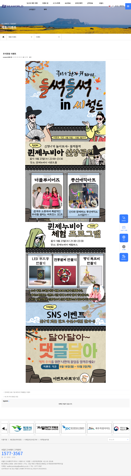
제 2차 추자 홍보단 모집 (11, 397)
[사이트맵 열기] (128, 6)
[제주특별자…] (89, 428)
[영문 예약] (109, 6)
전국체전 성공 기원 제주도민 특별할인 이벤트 (17, 392)
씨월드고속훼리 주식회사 (22, 469)
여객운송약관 (44, 439)
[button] (32, 6)
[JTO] (38, 428)
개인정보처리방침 (16, 439)
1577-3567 (12, 453)
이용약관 (4, 439)
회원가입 (122, 6)
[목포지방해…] (115, 428)
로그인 (116, 6)
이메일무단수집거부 (30, 439)
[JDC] (63, 428)
